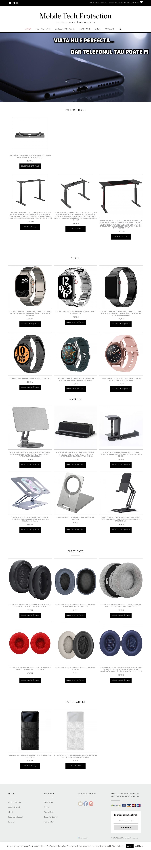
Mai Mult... (139, 846)
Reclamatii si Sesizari (15, 817)
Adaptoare (85, 29)
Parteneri (11, 822)
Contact (47, 807)
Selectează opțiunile (30, 166)
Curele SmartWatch (65, 29)
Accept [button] (129, 846)
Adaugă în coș (30, 227)
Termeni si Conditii (50, 817)
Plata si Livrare (49, 812)
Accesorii (109, 29)
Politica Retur (49, 822)
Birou (98, 29)
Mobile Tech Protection (76, 16)
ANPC (10, 812)
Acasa (28, 29)
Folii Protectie (43, 29)
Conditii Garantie (14, 807)
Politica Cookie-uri (14, 802)
